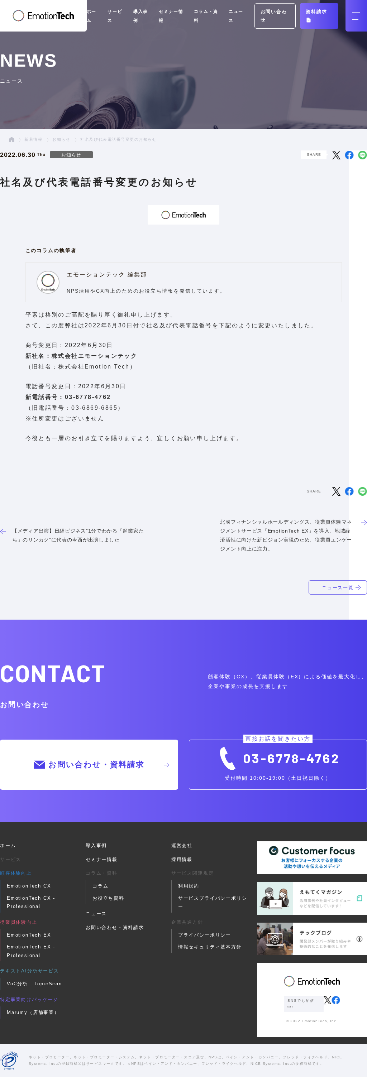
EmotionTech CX (29, 886)
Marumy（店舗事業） (33, 1012)
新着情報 (33, 139)
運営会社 (181, 845)
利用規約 (188, 886)
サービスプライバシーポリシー (212, 902)
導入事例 (96, 845)
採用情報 (181, 859)
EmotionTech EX (29, 935)
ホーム (8, 845)
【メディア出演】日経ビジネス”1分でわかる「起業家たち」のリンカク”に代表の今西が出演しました (78, 535)
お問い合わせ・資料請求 (96, 764)
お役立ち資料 (108, 898)
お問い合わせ (274, 16)
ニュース (96, 913)
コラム (100, 886)
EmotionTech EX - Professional (31, 951)
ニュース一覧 (338, 587)
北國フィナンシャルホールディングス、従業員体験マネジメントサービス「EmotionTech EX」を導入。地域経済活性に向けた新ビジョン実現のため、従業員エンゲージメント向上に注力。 (286, 535)
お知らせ (61, 139)
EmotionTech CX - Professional (31, 902)
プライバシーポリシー (204, 935)
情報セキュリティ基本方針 (210, 946)
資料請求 (316, 11)
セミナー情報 (102, 859)
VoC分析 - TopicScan (34, 983)
